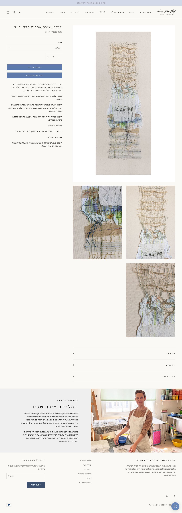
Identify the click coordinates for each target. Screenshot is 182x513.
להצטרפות (36, 485)
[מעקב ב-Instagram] (167, 495)
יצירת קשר (49, 12)
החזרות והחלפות (84, 474)
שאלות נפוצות (85, 460)
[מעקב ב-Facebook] (174, 495)
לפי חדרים (75, 12)
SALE (102, 12)
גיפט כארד (89, 12)
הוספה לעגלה (34, 67)
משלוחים (87, 469)
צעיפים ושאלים (117, 12)
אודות (62, 12)
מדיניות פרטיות (85, 482)
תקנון (89, 478)
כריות (131, 12)
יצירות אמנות (146, 12)
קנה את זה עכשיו (34, 75)
